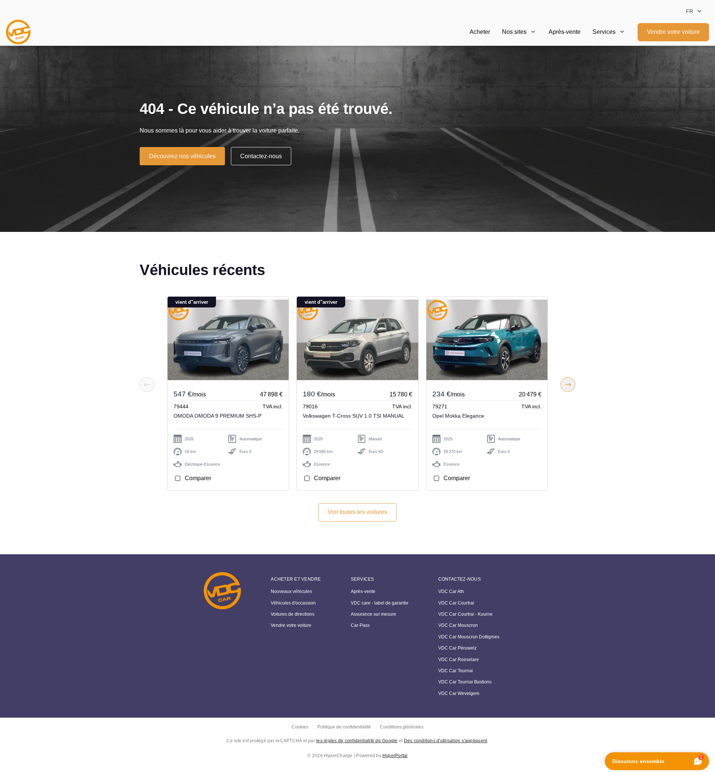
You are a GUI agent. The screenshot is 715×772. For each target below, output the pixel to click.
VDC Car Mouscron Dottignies (468, 636)
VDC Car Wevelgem (458, 693)
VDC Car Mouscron (458, 625)
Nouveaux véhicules (291, 591)
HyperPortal (395, 755)
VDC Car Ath (451, 591)
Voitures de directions (292, 614)
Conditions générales (401, 727)
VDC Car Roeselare (458, 659)
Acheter (480, 32)
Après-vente (565, 32)
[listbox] (694, 11)
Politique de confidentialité (344, 727)
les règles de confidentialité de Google (356, 740)
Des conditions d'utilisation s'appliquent (445, 740)
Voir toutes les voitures (357, 512)
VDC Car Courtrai (456, 603)
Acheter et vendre (296, 579)
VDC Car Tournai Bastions (465, 682)
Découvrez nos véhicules (182, 156)
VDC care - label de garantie (380, 603)
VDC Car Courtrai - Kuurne (465, 614)
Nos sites (514, 32)
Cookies (300, 727)
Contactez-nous (261, 156)
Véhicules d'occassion (293, 603)
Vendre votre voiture (673, 32)
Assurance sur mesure (373, 614)
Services (604, 32)
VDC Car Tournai (455, 670)
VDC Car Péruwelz (457, 648)
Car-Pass (360, 625)
